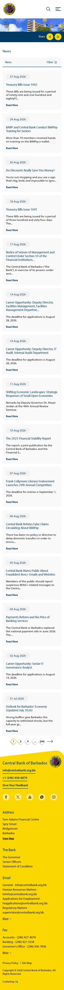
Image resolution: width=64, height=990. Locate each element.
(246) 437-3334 (24, 941)
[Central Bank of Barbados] (9, 9)
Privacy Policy (10, 963)
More (6, 918)
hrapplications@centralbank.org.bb (25, 903)
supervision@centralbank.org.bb (23, 912)
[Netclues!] (16, 981)
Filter (50, 62)
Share (42, 36)
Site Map (27, 963)
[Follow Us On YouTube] (29, 797)
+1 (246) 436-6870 (15, 778)
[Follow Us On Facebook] (6, 797)
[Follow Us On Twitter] (18, 797)
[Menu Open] (58, 9)
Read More (12, 104)
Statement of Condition (18, 866)
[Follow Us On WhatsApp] (41, 797)
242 (42, 741)
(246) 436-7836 (36, 946)
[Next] (50, 741)
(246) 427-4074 (26, 937)
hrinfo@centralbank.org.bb (20, 894)
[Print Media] (57, 36)
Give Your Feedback (15, 785)
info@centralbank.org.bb (19, 770)
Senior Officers (12, 861)
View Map (8, 838)
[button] (48, 9)
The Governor (11, 857)
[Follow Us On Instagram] (53, 797)
